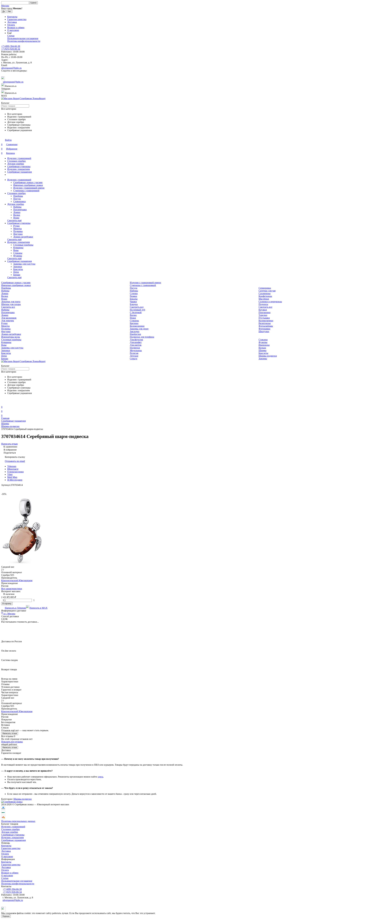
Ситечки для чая (267, 290)
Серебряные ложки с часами (28, 182)
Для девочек (7, 320)
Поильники (265, 312)
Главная (5, 418)
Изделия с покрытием (18, 169)
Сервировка (19, 201)
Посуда (17, 198)
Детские (134, 356)
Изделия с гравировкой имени (28, 188)
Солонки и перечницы (270, 301)
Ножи (16, 217)
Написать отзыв (9, 733)
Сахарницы (265, 293)
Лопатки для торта (10, 301)
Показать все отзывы (12, 741)
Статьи (10, 35)
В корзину (6, 603)
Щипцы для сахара (11, 304)
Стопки (134, 293)
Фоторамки (264, 328)
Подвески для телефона (142, 337)
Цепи (16, 272)
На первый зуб (137, 309)
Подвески (135, 347)
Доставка (12, 22)
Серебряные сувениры (18, 166)
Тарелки (263, 315)
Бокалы (134, 299)
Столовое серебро (16, 161)
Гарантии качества (16, 19)
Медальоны (136, 350)
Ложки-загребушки (23, 236)
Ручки (16, 226)
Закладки (134, 331)
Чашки (133, 301)
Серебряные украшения (19, 172)
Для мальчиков (8, 318)
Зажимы (263, 358)
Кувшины (18, 247)
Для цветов (135, 345)
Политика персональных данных (18, 821)
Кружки (263, 309)
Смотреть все (8, 307)
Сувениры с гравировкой (26, 190)
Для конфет (136, 342)
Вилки (16, 215)
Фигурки (18, 234)
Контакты (12, 16)
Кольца (262, 347)
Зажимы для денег (139, 328)
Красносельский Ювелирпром (16, 580)
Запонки (17, 266)
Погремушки (20, 209)
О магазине (13, 30)
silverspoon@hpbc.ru (11, 68)
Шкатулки (264, 331)
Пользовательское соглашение (22, 38)
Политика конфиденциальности (23, 41)
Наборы (17, 207)
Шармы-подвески (268, 356)
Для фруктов (136, 339)
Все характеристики (11, 588)
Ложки (16, 212)
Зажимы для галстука (24, 264)
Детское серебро (15, 163)
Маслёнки (264, 299)
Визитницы (265, 323)
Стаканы (17, 253)
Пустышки (264, 318)
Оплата (11, 25)
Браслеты (18, 269)
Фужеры (17, 255)
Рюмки (133, 296)
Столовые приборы (23, 245)
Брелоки (134, 323)
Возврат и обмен (15, 27)
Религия (134, 353)
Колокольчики (266, 320)
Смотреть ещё (14, 220)
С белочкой (136, 312)
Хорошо (5, 916)
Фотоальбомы (266, 326)
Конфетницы (265, 296)
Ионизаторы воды (10, 337)
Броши (16, 274)
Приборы (18, 196)
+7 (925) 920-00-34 (10, 49)
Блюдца (134, 304)
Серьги (133, 358)
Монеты (17, 228)
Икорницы (264, 345)
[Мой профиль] (3, 402)
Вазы (16, 250)
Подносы (263, 304)
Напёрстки (135, 334)
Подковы (18, 231)
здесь (100, 776)
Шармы (262, 350)
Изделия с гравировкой (19, 158)
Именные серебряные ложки (28, 185)
